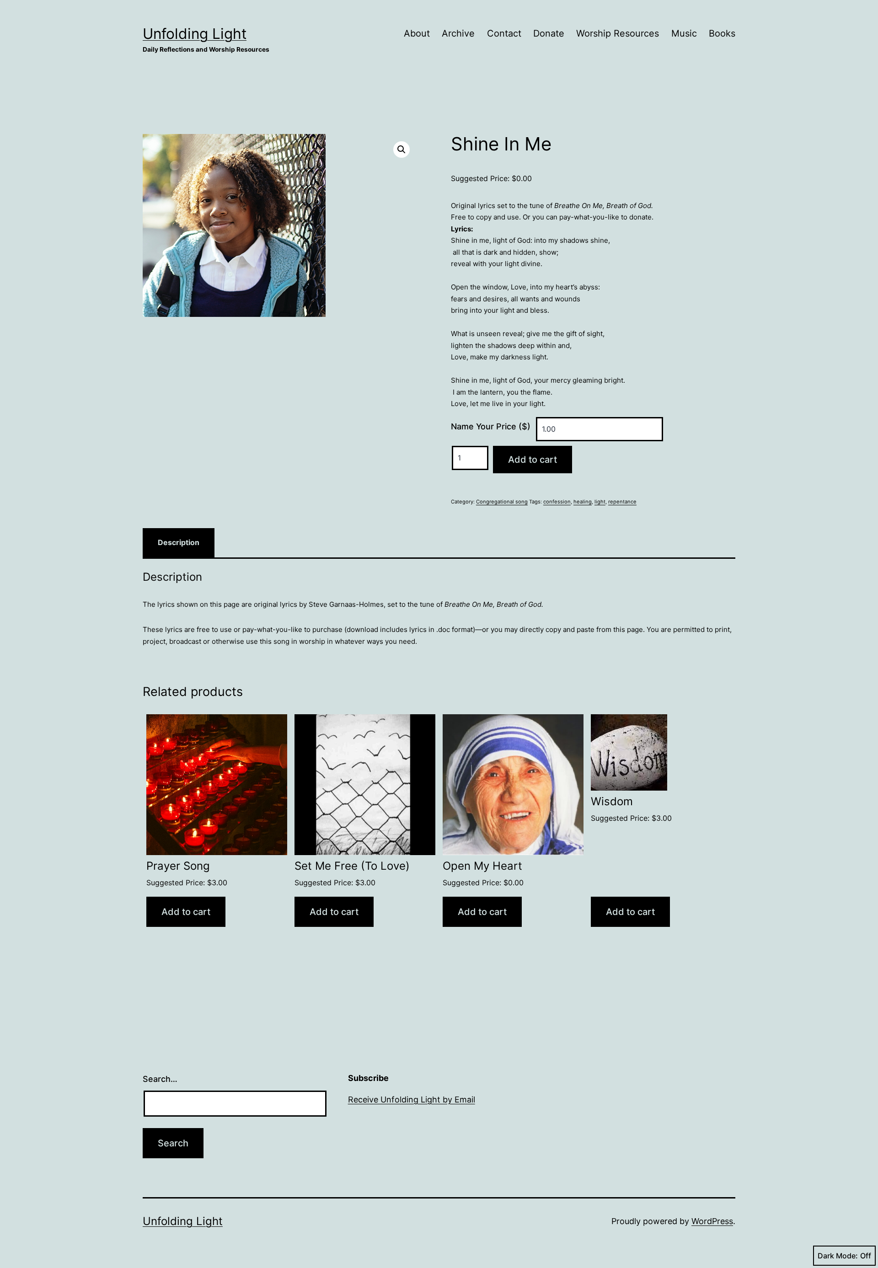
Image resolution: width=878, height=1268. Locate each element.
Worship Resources (617, 33)
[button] (401, 149)
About (417, 33)
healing (582, 501)
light (599, 501)
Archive (458, 33)
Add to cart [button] (185, 911)
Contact (504, 33)
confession (557, 501)
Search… (160, 1079)
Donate (548, 33)
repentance (622, 501)
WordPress (712, 1221)
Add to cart (532, 459)
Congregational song (502, 501)
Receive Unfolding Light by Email (411, 1099)
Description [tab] (178, 542)
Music (684, 33)
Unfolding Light (194, 34)
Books (722, 33)
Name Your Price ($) (490, 426)
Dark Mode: (838, 1255)
